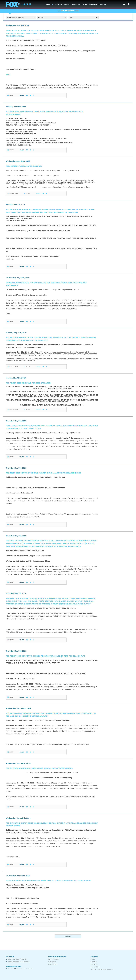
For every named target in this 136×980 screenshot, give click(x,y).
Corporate (76, 4)
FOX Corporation (53, 959)
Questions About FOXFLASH (17, 959)
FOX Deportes (52, 964)
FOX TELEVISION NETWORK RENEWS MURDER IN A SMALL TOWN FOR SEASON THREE (43, 473)
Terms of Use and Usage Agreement (102, 969)
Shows (49, 4)
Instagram (19, 969)
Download (13, 193)
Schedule (66, 4)
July (71, 17)
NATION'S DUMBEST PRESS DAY (94, 4)
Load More (68, 936)
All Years (41, 17)
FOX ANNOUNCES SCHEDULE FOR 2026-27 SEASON (28, 383)
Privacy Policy (95, 967)
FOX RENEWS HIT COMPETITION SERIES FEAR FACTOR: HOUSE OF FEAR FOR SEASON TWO (45, 656)
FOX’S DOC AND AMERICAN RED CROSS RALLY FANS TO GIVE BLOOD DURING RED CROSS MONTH (48, 881)
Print (11, 95)
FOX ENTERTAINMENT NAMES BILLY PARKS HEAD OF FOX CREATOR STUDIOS (39, 768)
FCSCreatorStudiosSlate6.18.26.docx (24, 166)
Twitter (10, 969)
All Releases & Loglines (15, 17)
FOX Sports (52, 961)
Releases (58, 4)
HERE (8, 74)
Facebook (29, 969)
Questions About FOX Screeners (18, 961)
